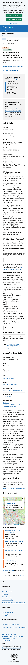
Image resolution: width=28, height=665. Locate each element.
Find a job (5, 594)
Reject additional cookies (14, 19)
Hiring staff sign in (7, 612)
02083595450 (7, 396)
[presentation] (14, 511)
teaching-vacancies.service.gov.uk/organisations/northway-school (13, 404)
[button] (14, 511)
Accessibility (19, 636)
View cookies (14, 23)
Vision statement (7, 640)
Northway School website (10, 384)
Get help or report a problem (10, 624)
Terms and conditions (8, 636)
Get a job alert (9, 570)
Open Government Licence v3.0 (11, 648)
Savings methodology (8, 638)
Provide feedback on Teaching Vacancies (14, 627)
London (22, 575)
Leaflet (7, 524)
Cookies (4, 634)
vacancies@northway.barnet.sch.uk (14, 390)
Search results (10, 43)
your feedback (20, 39)
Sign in (4, 30)
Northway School (10, 503)
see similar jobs (14, 79)
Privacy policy (12, 634)
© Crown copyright (14, 661)
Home (3, 43)
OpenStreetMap (17, 524)
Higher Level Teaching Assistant (14, 541)
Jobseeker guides (7, 597)
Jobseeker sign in (7, 591)
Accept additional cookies (14, 16)
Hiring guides (6, 615)
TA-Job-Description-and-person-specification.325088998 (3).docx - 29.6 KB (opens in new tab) (15, 346)
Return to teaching (7, 600)
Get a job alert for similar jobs (14, 66)
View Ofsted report (8, 378)
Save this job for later (11, 70)
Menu (4, 36)
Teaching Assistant (10, 561)
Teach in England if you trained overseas (13, 603)
